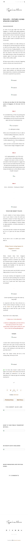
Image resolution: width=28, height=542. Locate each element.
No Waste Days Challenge (11, 445)
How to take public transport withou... (13, 426)
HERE (14, 371)
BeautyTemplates (17, 540)
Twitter (8, 306)
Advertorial (15, 394)
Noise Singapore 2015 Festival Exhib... (13, 465)
